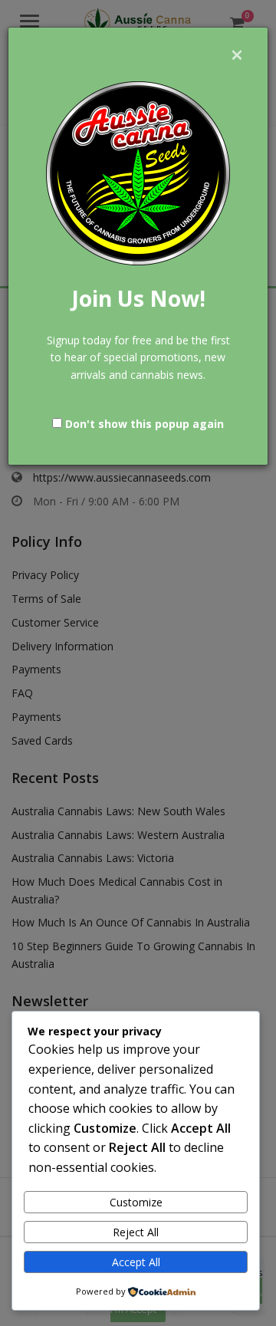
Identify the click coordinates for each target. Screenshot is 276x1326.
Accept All (136, 1262)
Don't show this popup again (144, 423)
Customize (136, 1202)
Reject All (136, 1232)
